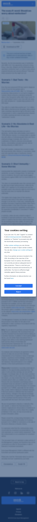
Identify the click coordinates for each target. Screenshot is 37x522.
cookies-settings (13, 245)
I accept (18, 286)
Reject (18, 292)
